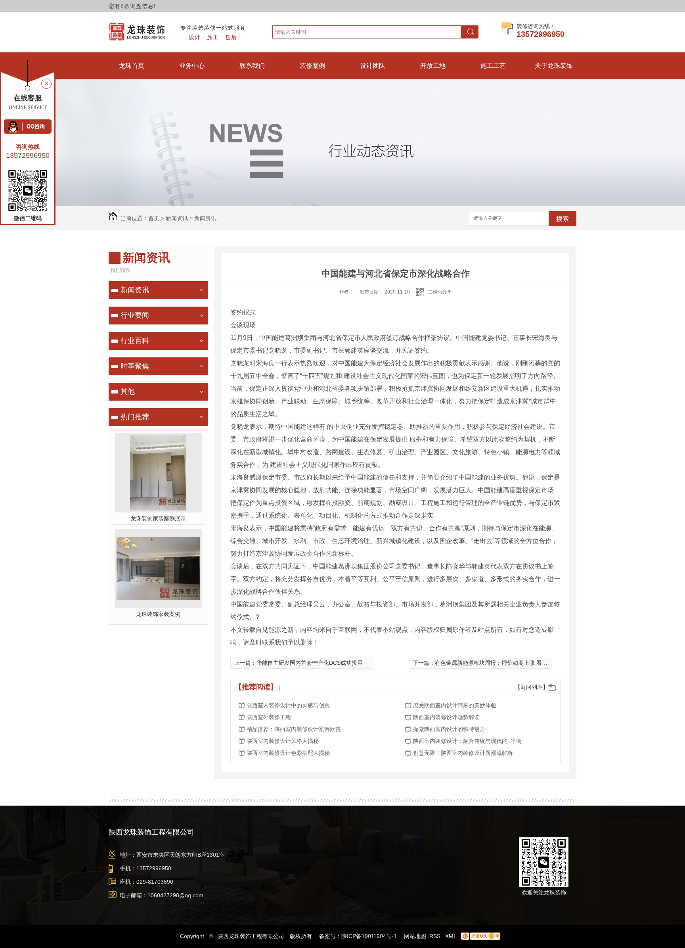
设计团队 (372, 65)
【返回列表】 (531, 687)
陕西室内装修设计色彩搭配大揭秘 (288, 753)
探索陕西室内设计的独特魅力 (449, 729)
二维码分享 (440, 292)
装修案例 (312, 65)
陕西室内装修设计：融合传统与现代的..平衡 (467, 741)
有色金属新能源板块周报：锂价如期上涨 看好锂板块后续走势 (510, 663)
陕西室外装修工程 (269, 717)
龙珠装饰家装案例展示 (158, 518)
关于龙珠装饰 (554, 65)
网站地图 (415, 936)
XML (451, 936)
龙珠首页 (131, 65)
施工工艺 (493, 65)
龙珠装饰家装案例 (158, 614)
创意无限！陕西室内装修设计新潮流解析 (463, 753)
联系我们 (252, 65)
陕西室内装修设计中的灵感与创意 (288, 705)
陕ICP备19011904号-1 (369, 936)
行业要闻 (135, 315)
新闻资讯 (177, 218)
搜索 (562, 218)
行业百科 (135, 341)
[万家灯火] (479, 936)
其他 (128, 391)
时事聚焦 (135, 366)
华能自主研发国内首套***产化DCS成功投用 (309, 663)
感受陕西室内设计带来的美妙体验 (454, 705)
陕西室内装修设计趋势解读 (446, 717)
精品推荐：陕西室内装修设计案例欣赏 (294, 729)
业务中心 (192, 65)
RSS (435, 936)
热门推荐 (135, 417)
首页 (153, 218)
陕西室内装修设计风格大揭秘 (283, 741)
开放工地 (433, 65)
